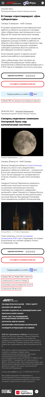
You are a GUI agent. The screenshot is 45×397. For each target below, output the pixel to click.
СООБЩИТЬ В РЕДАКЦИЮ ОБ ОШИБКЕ (18, 328)
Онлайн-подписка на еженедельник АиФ (21, 310)
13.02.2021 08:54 (7, 9)
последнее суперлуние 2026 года (17, 237)
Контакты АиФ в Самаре (13, 322)
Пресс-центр (31, 304)
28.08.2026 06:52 (7, 111)
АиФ (20, 158)
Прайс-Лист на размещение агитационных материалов (15, 317)
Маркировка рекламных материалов (19, 325)
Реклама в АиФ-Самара (12, 313)
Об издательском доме (13, 304)
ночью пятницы (34, 165)
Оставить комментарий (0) (22, 84)
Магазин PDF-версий (11, 307)
